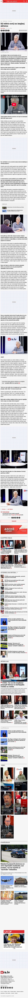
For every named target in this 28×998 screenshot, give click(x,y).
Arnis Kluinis (3, 28)
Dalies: (9, 517)
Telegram (13, 514)
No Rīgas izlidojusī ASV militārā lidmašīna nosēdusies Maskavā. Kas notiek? (15, 211)
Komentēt (14, 521)
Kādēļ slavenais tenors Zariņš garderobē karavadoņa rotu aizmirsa (15, 600)
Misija (9, 991)
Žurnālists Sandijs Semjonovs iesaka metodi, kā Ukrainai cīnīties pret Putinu (16, 608)
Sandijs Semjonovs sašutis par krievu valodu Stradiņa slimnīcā (16, 652)
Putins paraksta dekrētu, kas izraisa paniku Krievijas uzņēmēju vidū (17, 620)
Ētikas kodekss (7, 993)
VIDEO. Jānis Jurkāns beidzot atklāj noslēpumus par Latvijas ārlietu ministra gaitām (20, 722)
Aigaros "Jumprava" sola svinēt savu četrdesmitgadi (14, 589)
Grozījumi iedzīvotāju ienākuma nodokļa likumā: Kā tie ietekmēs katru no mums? (7, 902)
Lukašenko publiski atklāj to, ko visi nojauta (20, 886)
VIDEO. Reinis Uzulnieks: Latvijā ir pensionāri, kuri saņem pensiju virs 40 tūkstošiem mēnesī (7, 566)
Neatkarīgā (5, 21)
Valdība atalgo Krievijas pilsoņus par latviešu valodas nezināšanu (16, 612)
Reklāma (5, 991)
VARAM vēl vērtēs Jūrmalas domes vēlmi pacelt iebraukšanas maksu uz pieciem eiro (15, 596)
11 (26, 652)
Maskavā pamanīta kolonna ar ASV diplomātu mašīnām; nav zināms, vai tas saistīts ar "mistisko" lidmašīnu (13, 867)
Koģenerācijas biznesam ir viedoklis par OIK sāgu (16, 604)
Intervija (3, 509)
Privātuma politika (13, 991)
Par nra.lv (2, 991)
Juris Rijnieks (9, 509)
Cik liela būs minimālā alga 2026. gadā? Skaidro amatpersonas (14, 581)
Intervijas (10, 21)
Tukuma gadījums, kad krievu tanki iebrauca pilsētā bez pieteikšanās (16, 592)
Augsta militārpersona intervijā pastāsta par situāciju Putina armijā (16, 636)
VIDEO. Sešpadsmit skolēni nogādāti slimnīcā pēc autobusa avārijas (19, 902)
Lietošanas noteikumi (20, 991)
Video (3, 765)
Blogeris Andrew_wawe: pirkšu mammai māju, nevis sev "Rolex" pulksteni (15, 585)
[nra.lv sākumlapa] (4, 1)
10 (24, 708)
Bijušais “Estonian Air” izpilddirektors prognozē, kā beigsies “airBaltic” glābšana (15, 644)
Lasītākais (5, 616)
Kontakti (16, 993)
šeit (19, 383)
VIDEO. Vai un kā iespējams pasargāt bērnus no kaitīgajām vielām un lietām (6, 551)
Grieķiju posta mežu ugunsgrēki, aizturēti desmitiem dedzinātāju (15, 577)
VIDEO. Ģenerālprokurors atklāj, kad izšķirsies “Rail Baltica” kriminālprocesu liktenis (20, 551)
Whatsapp (18, 514)
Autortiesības (3, 993)
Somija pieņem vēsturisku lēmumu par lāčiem (15, 207)
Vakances (12, 993)
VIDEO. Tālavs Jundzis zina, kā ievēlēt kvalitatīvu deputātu (20, 566)
